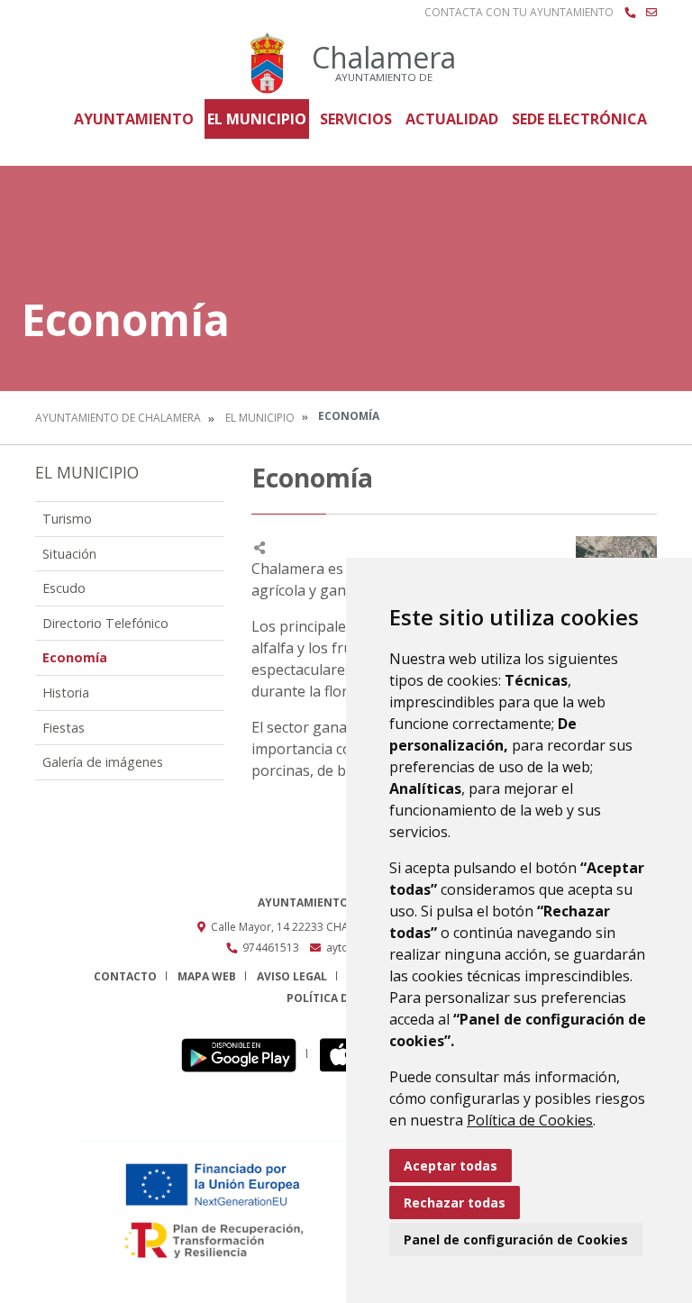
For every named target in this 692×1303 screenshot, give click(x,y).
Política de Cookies (530, 1120)
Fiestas (63, 727)
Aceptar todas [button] (450, 1165)
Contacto (125, 976)
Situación (69, 553)
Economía (74, 657)
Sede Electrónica (579, 119)
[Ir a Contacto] (651, 12)
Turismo (67, 518)
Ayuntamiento (134, 119)
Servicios (356, 119)
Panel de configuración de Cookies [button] (516, 1239)
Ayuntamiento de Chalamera (118, 417)
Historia (65, 692)
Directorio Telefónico (105, 623)
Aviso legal (292, 976)
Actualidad (451, 119)
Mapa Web (207, 976)
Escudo (64, 588)
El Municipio (256, 119)
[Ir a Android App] (243, 1054)
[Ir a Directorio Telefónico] (629, 12)
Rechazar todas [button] (454, 1202)
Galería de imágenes (102, 761)
